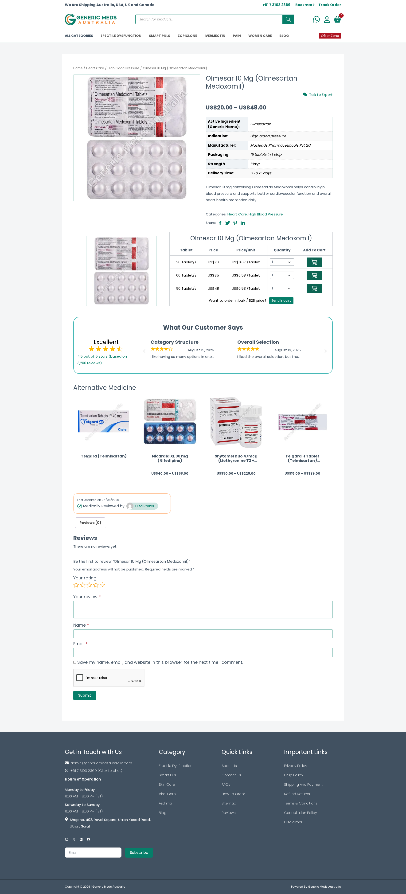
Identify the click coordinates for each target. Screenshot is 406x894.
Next (326, 349)
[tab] (90, 522)
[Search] (288, 19)
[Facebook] (88, 839)
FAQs (226, 784)
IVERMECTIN (215, 35)
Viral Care (167, 793)
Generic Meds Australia (108, 887)
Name (81, 625)
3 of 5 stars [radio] (89, 585)
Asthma (165, 803)
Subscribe (139, 852)
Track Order (329, 4)
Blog (162, 812)
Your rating (84, 578)
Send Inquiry (281, 300)
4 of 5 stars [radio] (96, 585)
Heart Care (95, 68)
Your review (87, 597)
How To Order (233, 793)
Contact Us (231, 775)
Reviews (229, 812)
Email (80, 644)
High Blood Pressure (123, 68)
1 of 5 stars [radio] (76, 585)
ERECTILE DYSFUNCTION (121, 35)
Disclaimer (293, 822)
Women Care (260, 35)
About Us (229, 765)
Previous (143, 349)
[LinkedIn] (81, 839)
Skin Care (167, 784)
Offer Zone (330, 35)
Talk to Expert (321, 94)
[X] (74, 839)
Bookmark (305, 4)
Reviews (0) (90, 522)
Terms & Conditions (300, 803)
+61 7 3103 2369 (276, 4)
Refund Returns (297, 793)
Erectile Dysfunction (175, 765)
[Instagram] (66, 839)
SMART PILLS (159, 35)
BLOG (284, 35)
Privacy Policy (295, 765)
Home (78, 68)
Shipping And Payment (303, 784)
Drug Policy (293, 775)
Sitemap (229, 803)
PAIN (237, 35)
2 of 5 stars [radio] (83, 585)
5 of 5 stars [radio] (102, 585)
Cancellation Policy (300, 812)
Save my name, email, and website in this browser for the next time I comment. (160, 662)
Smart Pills (167, 775)
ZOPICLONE (187, 35)
